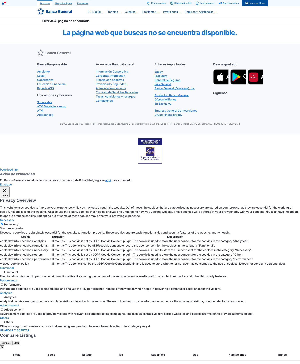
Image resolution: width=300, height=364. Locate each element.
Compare (6, 343)
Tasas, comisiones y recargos (115, 96)
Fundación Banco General (172, 95)
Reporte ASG (45, 88)
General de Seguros (168, 80)
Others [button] (4, 318)
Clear (16, 343)
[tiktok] (220, 99)
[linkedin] (245, 99)
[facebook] (214, 99)
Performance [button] (8, 280)
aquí (108, 180)
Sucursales (44, 102)
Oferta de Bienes (165, 99)
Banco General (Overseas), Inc (175, 88)
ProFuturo (161, 76)
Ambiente (43, 71)
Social (41, 75)
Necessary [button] (7, 220)
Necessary (11, 224)
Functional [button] (7, 268)
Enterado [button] (6, 184)
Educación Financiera (51, 84)
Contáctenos (104, 100)
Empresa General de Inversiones (176, 110)
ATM (40, 110)
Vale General (163, 84)
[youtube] (239, 99)
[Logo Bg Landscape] (54, 9)
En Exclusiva (163, 103)
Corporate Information (110, 75)
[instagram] (233, 99)
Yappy (159, 71)
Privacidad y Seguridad (111, 84)
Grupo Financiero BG (168, 114)
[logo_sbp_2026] (150, 139)
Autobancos (45, 114)
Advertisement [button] (9, 305)
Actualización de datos (111, 88)
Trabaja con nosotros (110, 80)
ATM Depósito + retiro (51, 106)
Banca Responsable (52, 64)
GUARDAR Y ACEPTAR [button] (14, 330)
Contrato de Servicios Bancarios (117, 92)
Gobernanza (45, 80)
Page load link (9, 169)
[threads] (227, 99)
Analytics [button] (6, 293)
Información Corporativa (112, 71)
